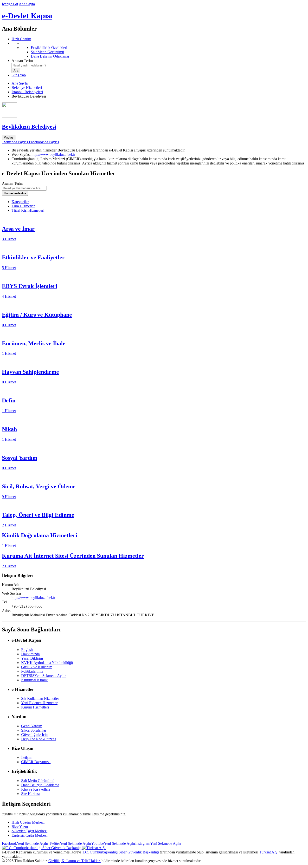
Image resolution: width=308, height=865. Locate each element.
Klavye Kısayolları (35, 789)
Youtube (113, 843)
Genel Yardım (31, 726)
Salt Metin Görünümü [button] (37, 781)
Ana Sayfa (27, 4)
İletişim (26, 757)
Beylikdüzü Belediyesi (29, 127)
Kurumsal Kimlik (34, 680)
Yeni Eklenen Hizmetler (39, 703)
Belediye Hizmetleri (27, 87)
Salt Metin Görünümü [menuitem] (47, 52)
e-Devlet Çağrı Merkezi (29, 831)
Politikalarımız (32, 671)
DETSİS (43, 676)
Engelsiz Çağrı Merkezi (29, 835)
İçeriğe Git (10, 4)
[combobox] (34, 65)
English (27, 650)
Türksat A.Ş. (268, 852)
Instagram (158, 843)
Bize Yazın (20, 827)
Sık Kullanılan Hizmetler (40, 698)
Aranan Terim (22, 61)
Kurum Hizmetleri (35, 707)
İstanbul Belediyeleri (27, 92)
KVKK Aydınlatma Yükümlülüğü (47, 663)
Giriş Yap (19, 75)
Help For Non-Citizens (38, 739)
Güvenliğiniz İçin (34, 735)
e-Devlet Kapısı (27, 15)
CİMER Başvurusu (36, 762)
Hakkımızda (30, 654)
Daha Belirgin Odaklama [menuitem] (50, 56)
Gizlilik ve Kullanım (36, 667)
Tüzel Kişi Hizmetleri (28, 210)
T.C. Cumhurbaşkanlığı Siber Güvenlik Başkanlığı (120, 852)
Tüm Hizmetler (23, 206)
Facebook (25, 843)
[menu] (159, 50)
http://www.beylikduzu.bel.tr (53, 154)
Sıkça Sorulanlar (33, 730)
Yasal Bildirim (32, 658)
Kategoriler (20, 202)
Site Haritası (30, 794)
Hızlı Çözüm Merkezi (28, 822)
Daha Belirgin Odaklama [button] (40, 785)
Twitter (69, 843)
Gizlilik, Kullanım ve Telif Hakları (74, 861)
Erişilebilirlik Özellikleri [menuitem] (49, 48)
